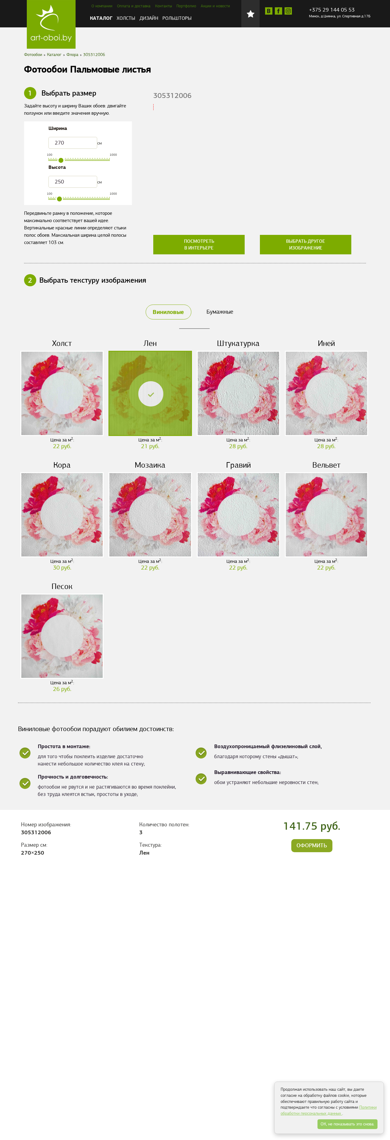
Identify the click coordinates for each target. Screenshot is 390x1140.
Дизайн (149, 18)
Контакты (163, 6)
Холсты (126, 18)
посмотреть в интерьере (199, 245)
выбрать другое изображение (305, 245)
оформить (311, 845)
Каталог (101, 18)
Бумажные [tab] (220, 311)
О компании (101, 6)
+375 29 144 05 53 (332, 9)
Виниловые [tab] (168, 312)
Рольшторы (177, 18)
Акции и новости (215, 6)
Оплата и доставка (134, 6)
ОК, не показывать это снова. (347, 1124)
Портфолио (186, 6)
